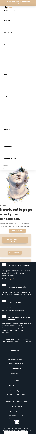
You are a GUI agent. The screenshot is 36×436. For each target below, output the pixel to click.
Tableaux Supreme (14, 59)
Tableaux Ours (13, 126)
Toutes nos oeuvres (15, 153)
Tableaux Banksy (14, 40)
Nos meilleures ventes (16, 151)
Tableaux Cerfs (13, 114)
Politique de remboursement (15, 394)
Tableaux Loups (13, 121)
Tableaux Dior (13, 62)
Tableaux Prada (13, 54)
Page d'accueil (16, 230)
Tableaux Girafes (14, 119)
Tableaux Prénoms (14, 18)
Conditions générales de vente (16, 401)
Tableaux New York (15, 81)
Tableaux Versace (14, 72)
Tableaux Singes (13, 106)
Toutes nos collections (16, 156)
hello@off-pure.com (14, 279)
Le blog (16, 380)
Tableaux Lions (13, 104)
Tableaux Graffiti (14, 42)
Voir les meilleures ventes (14, 240)
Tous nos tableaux (16, 356)
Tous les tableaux (14, 15)
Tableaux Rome (13, 91)
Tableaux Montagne (15, 141)
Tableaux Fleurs (13, 136)
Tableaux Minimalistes (16, 30)
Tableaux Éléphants (15, 109)
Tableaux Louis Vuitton (16, 57)
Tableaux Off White (15, 69)
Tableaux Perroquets (15, 124)
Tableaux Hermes (14, 64)
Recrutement (16, 377)
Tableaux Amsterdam (15, 94)
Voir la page (14, 252)
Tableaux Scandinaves (16, 27)
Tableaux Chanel (14, 52)
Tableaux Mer (12, 138)
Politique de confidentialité (16, 398)
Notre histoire (16, 373)
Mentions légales (15, 391)
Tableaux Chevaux (14, 111)
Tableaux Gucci (13, 67)
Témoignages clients (15, 419)
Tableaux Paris (13, 84)
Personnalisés (9, 11)
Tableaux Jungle (14, 143)
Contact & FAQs (15, 412)
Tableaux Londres (14, 89)
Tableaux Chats (13, 116)
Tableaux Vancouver (15, 86)
